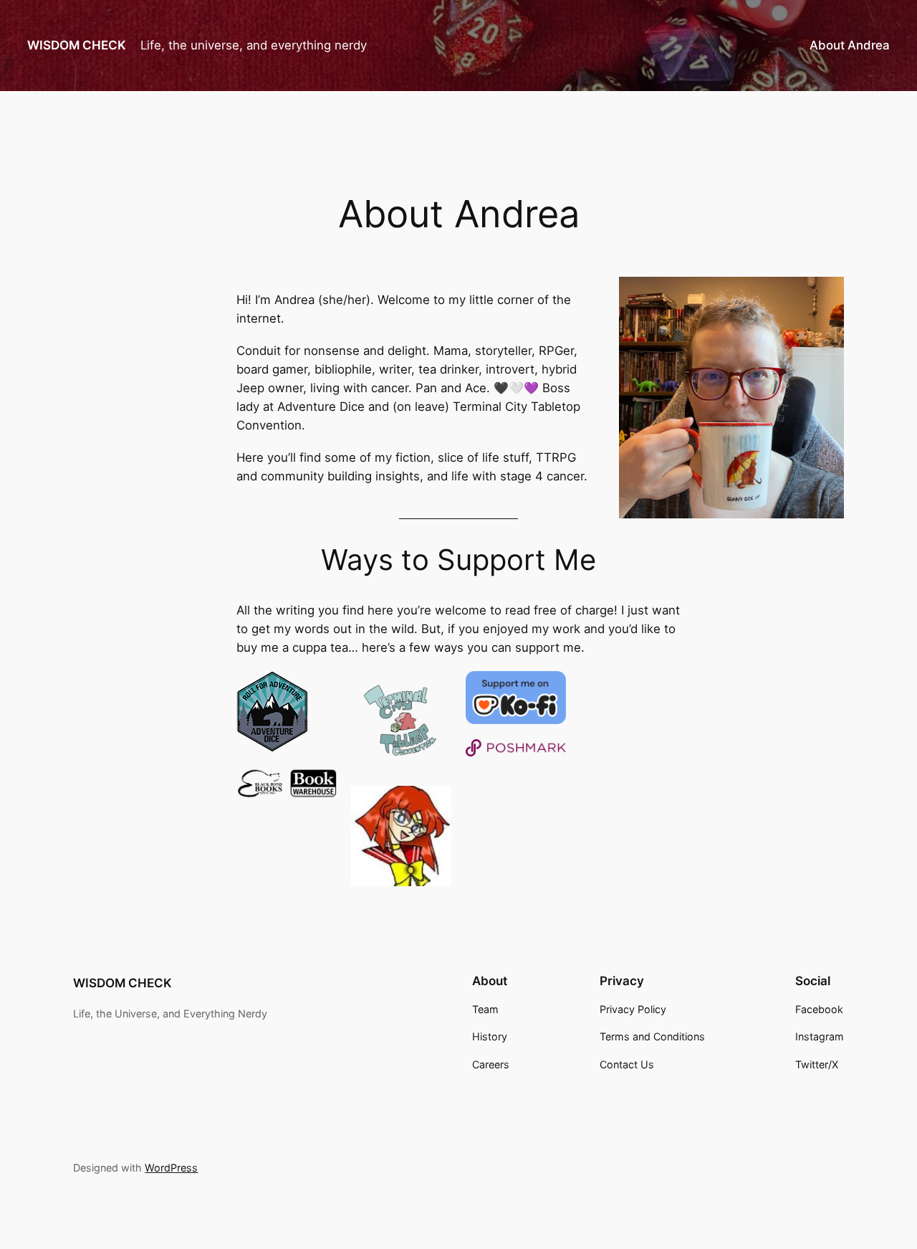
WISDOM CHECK (76, 45)
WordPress (171, 1168)
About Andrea (850, 45)
